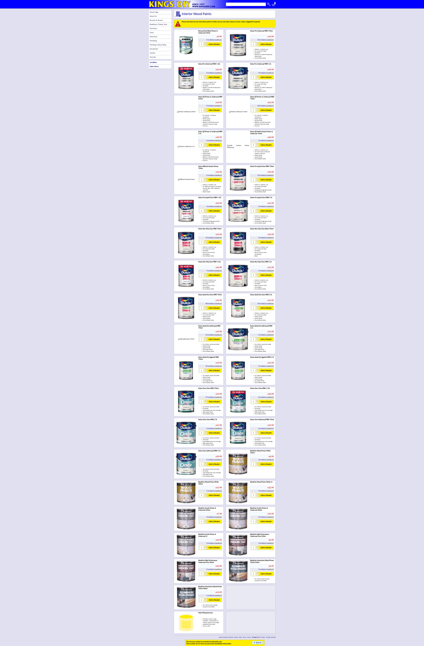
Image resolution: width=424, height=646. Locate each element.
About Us (153, 16)
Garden (152, 53)
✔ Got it (257, 642)
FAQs (240, 637)
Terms (244, 637)
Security (153, 57)
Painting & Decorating (158, 45)
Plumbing (153, 41)
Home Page (154, 12)
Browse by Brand (156, 20)
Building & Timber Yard (158, 24)
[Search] (268, 4)
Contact (236, 637)
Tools (152, 33)
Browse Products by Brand (226, 637)
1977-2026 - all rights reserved (263, 637)
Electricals (153, 37)
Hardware (153, 28)
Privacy (249, 637)
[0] (273, 6)
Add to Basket (214, 44)
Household (154, 49)
